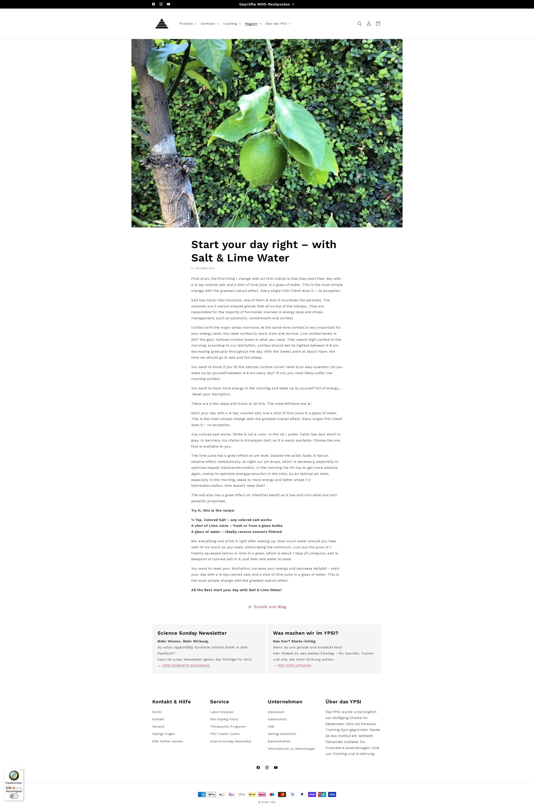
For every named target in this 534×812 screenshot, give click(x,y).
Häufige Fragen (163, 733)
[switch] (14, 796)
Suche (156, 712)
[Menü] (21, 770)
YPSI (273, 802)
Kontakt (158, 719)
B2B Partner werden (167, 741)
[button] (188, 23)
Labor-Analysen (222, 712)
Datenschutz (277, 719)
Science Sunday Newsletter (231, 741)
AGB (271, 726)
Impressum (276, 712)
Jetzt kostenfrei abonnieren (186, 665)
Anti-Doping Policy (224, 719)
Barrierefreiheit (279, 741)
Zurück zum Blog (270, 606)
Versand (158, 726)
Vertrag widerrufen (282, 733)
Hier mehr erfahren (294, 665)
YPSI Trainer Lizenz (224, 733)
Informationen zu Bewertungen (291, 748)
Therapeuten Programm (228, 726)
